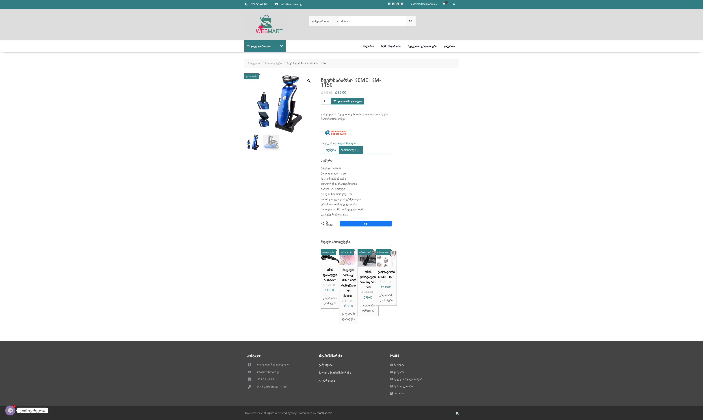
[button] (309, 81)
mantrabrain (324, 413)
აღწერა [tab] (331, 150)
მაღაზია (368, 46)
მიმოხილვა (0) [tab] (350, 150)
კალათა (449, 46)
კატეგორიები (261, 46)
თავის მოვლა (346, 143)
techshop (399, 393)
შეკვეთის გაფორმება (422, 46)
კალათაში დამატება (350, 101)
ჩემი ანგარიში (391, 46)
